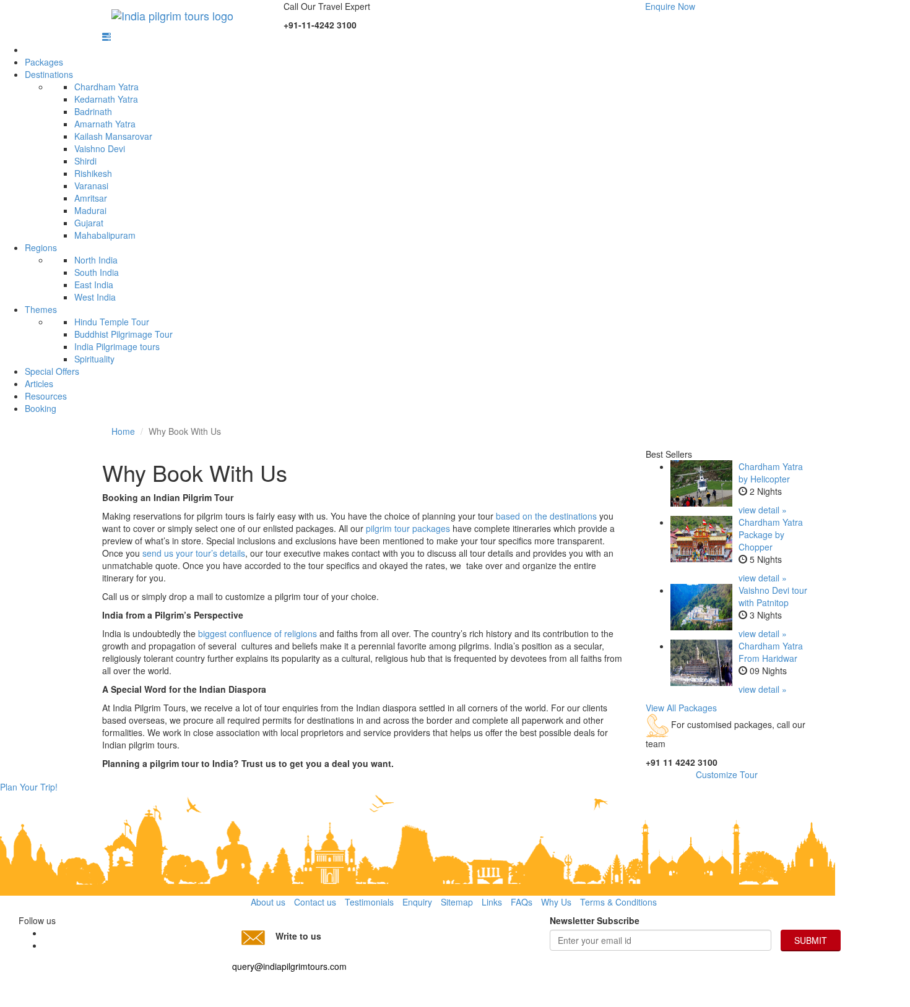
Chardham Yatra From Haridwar (771, 652)
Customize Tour (727, 774)
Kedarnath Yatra (106, 99)
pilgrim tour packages (408, 528)
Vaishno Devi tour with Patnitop (773, 596)
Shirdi (85, 161)
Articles (39, 383)
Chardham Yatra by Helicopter (771, 472)
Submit (810, 940)
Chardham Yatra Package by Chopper (771, 534)
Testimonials (369, 902)
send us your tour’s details (193, 553)
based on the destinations (546, 516)
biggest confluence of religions (256, 633)
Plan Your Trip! (29, 787)
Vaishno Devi (99, 148)
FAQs (521, 902)
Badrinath (93, 111)
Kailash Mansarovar (113, 136)
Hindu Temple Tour (111, 321)
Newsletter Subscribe (594, 920)
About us (268, 902)
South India (96, 272)
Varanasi (91, 185)
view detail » (763, 510)
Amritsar (90, 198)
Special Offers (52, 371)
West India (95, 297)
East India (93, 284)
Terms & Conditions (618, 902)
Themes (41, 309)
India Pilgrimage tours (117, 346)
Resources (46, 396)
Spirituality (94, 359)
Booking (40, 408)
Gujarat (88, 222)
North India (96, 260)
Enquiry (417, 902)
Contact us (315, 902)
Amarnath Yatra (105, 124)
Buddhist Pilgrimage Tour (123, 334)
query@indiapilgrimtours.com (289, 966)
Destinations (49, 74)
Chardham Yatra (106, 86)
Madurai (90, 210)
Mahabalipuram (105, 235)
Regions (41, 247)
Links (492, 902)
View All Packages (681, 707)
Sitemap (457, 902)
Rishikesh (93, 173)
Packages (44, 62)
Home (123, 431)
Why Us (556, 902)
